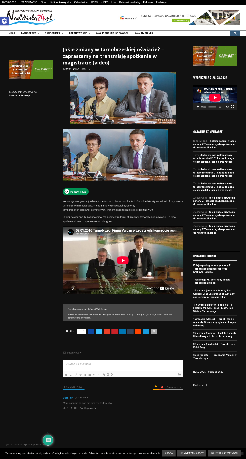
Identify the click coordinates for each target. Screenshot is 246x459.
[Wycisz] (227, 106)
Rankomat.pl (200, 385)
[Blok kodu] (99, 373)
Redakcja (161, 2)
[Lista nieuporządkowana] (89, 373)
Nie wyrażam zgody (192, 453)
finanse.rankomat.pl (19, 95)
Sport (44, 2)
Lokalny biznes (143, 33)
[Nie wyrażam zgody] (241, 453)
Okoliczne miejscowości (112, 33)
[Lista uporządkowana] (85, 373)
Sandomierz (52, 33)
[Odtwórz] (197, 106)
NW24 (68, 69)
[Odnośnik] (103, 373)
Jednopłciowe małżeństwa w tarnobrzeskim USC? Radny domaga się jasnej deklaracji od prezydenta (213, 158)
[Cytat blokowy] (94, 373)
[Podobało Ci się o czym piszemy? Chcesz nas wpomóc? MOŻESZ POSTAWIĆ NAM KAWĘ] (76, 194)
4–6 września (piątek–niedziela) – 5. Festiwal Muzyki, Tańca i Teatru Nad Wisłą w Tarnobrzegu (213, 308)
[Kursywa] (71, 373)
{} (108, 372)
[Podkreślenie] (75, 373)
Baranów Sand (78, 33)
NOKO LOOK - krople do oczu (208, 371)
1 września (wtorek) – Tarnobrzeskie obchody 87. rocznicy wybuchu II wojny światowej (214, 322)
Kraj (12, 33)
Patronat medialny (129, 2)
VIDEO (104, 2)
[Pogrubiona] (66, 373)
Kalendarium (81, 2)
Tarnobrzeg (28, 33)
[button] (4, 21)
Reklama (148, 2)
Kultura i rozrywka (60, 2)
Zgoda (169, 453)
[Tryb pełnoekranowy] (232, 106)
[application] (215, 97)
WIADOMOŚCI (29, 2)
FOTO (94, 2)
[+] (113, 372)
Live (113, 2)
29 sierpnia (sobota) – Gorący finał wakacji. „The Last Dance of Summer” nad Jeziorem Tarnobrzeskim (214, 293)
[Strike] (80, 373)
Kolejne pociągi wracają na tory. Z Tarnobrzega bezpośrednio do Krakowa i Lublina (214, 144)
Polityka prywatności (224, 453)
